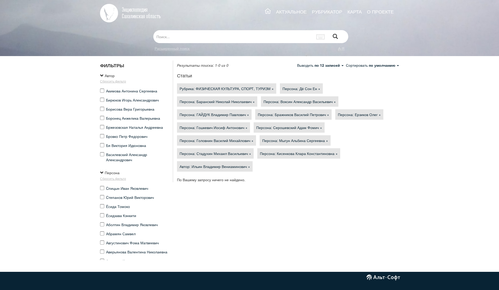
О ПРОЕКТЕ (380, 11)
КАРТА (354, 11)
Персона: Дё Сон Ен (301, 88)
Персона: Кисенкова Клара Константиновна (299, 153)
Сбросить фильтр (113, 81)
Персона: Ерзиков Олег (359, 114)
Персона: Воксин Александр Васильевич (300, 101)
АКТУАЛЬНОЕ (291, 11)
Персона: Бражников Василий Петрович (293, 114)
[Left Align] (335, 36)
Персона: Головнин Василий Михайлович (216, 140)
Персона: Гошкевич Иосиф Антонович (213, 127)
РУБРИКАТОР (327, 11)
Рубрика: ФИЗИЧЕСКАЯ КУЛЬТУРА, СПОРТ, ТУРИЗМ (227, 88)
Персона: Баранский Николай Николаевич (217, 101)
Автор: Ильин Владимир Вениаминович (215, 166)
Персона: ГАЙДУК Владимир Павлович (214, 114)
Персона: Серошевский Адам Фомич (289, 127)
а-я (341, 48)
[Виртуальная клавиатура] (320, 36)
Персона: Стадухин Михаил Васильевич (215, 153)
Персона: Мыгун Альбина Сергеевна (295, 140)
